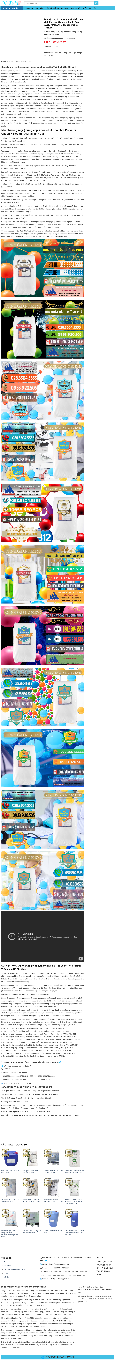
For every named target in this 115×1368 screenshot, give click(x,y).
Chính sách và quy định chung (57, 8)
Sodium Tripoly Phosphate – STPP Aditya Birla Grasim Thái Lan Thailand (74, 1201)
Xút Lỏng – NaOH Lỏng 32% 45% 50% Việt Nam (31, 1232)
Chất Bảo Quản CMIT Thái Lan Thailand (10, 1171)
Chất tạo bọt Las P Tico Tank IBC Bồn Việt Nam (53, 1171)
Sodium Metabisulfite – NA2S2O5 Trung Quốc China (53, 1200)
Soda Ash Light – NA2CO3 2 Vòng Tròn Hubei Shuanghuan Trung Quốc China (10, 1234)
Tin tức (6, 1273)
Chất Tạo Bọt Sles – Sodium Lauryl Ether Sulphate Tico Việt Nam (74, 1233)
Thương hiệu (76, 8)
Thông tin (87, 8)
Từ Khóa (10, 61)
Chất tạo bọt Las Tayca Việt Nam (53, 1232)
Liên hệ (6, 1277)
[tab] (3, 62)
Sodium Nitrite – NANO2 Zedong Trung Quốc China (31, 1200)
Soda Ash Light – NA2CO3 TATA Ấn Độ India (10, 1200)
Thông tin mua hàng (23, 61)
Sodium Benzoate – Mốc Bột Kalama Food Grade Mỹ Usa (74, 1171)
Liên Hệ (95, 8)
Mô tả (3, 61)
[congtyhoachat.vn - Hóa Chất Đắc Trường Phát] (11, 3)
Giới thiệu (29, 8)
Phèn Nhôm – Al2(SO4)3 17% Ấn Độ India (30, 1171)
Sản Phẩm (39, 8)
